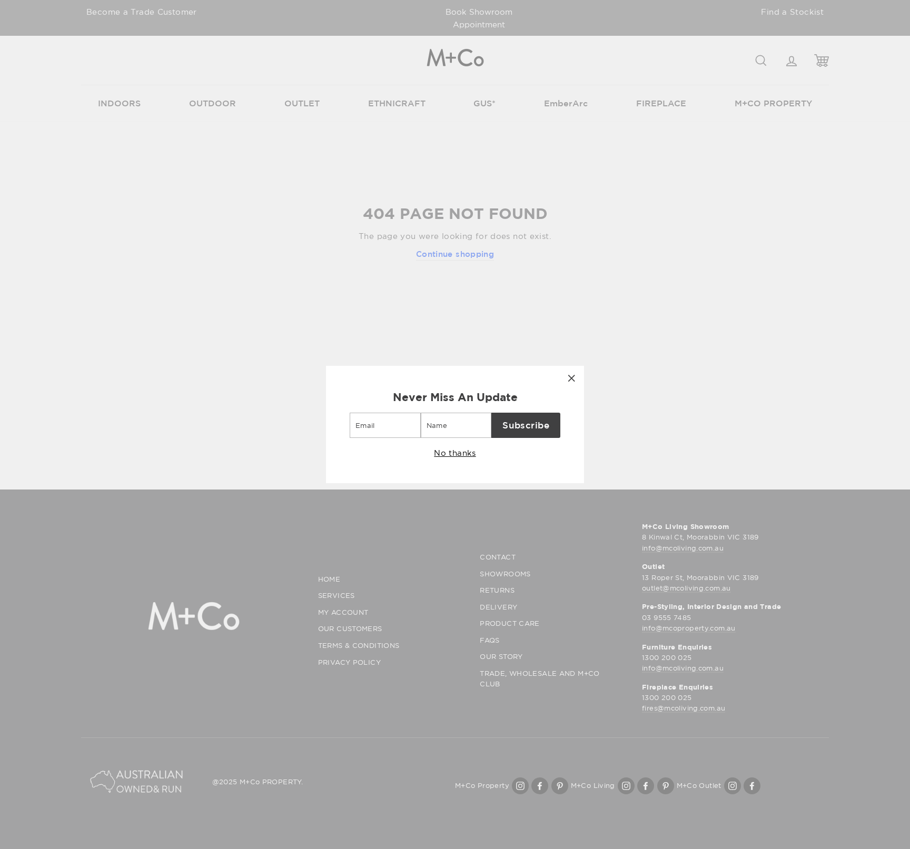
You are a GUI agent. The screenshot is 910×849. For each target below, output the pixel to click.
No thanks (455, 452)
